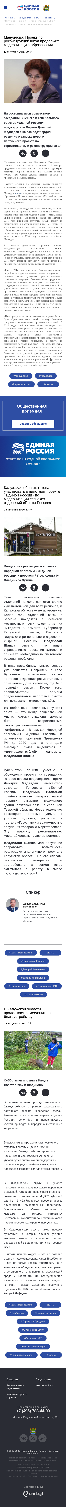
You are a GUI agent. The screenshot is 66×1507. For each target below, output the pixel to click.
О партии (12, 1379)
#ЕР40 (50, 952)
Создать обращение (33, 423)
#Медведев (45, 375)
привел (19, 193)
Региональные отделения (15, 1387)
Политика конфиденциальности (33, 1467)
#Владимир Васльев (33, 977)
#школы (48, 384)
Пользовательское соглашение (33, 1464)
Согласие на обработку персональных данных (33, 1476)
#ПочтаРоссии (16, 986)
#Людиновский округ (21, 1355)
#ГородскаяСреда (45, 1313)
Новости (48, 17)
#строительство (21, 384)
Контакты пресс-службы (16, 1396)
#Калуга (51, 1355)
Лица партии (43, 1379)
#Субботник (17, 1313)
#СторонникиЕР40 (47, 986)
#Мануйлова (21, 375)
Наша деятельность (28, 17)
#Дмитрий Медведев (33, 969)
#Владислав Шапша (33, 961)
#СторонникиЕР (33, 994)
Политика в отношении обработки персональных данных (33, 1472)
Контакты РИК (44, 1385)
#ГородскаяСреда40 (33, 1321)
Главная (8, 17)
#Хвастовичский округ (33, 1346)
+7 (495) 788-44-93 (33, 1411)
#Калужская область (21, 952)
